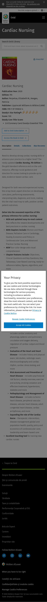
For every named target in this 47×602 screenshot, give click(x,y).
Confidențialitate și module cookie (18, 584)
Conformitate (8, 513)
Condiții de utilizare (11, 579)
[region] (23, 301)
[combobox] (21, 46)
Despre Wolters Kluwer (12, 475)
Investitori (6, 536)
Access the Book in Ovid (15, 138)
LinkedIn (20, 556)
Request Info (15, 130)
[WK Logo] (11, 564)
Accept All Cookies (23, 325)
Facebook (4, 556)
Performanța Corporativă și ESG (16, 508)
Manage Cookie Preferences (23, 319)
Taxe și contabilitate (11, 503)
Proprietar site (8, 542)
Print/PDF (40, 59)
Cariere (5, 531)
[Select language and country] (42, 10)
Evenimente (7, 485)
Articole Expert (8, 526)
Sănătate (6, 498)
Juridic (5, 518)
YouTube (28, 556)
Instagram (12, 556)
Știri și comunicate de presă (14, 480)
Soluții (5, 493)
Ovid (11, 463)
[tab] (6, 146)
